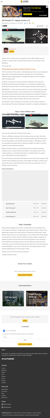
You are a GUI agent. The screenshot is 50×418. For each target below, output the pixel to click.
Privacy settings (37, 413)
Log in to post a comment (25, 344)
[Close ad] (47, 6)
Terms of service (18, 413)
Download (43, 203)
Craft (3, 374)
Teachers (4, 382)
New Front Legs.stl (10, 208)
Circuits (3, 368)
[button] (1, 1)
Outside (3, 380)
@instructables (7, 404)
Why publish (5, 389)
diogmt (8, 330)
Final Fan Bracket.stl (7, 169)
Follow (11, 51)
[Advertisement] (25, 11)
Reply (25, 340)
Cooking (4, 376)
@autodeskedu (7, 407)
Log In (25, 320)
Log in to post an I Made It (25, 275)
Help (3, 393)
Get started (4, 391)
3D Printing (20, 23)
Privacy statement (27, 413)
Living (3, 378)
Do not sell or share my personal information (14, 415)
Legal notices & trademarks (32, 415)
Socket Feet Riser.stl (11, 212)
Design (3, 372)
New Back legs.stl (10, 203)
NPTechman (6, 23)
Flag (5, 337)
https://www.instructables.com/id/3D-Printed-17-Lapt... (19, 69)
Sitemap (4, 395)
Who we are (4, 397)
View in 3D (35, 203)
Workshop (13, 23)
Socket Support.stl (10, 216)
